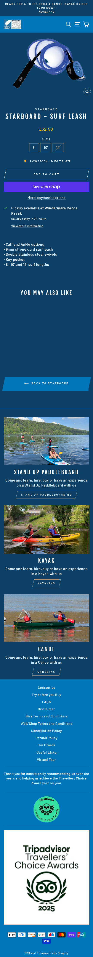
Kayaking (46, 583)
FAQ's (46, 702)
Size (46, 139)
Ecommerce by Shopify (52, 953)
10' (46, 147)
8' (34, 147)
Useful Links (46, 752)
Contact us (46, 687)
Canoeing (46, 671)
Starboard (46, 109)
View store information (27, 226)
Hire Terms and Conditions (46, 716)
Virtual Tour (46, 759)
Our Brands (46, 745)
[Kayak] (46, 529)
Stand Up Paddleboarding (46, 494)
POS (27, 953)
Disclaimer (46, 709)
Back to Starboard (49, 383)
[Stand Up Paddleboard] (46, 441)
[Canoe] (46, 618)
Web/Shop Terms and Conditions (46, 723)
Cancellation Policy (46, 731)
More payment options (46, 197)
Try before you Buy (46, 695)
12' (58, 147)
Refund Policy (47, 738)
